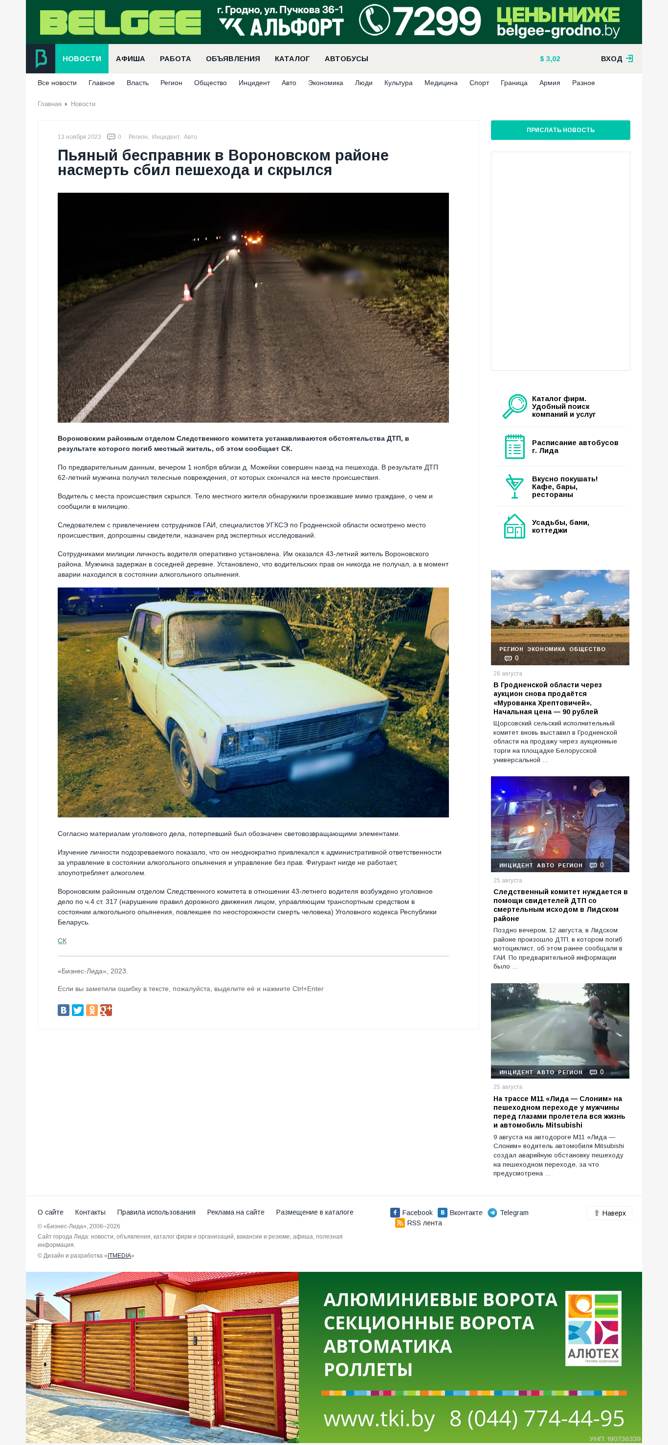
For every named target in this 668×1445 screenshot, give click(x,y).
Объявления (233, 59)
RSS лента (424, 1223)
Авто (289, 83)
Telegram (514, 1213)
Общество (210, 83)
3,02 (552, 59)
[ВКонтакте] (63, 1010)
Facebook (417, 1213)
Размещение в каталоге (315, 1212)
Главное (102, 83)
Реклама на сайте (236, 1212)
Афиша (130, 59)
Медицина (441, 83)
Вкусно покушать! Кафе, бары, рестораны (565, 486)
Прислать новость (561, 130)
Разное (583, 83)
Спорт (479, 83)
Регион (171, 83)
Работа (175, 59)
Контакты (90, 1212)
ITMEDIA (119, 1255)
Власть (138, 83)
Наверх (614, 1213)
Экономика (325, 83)
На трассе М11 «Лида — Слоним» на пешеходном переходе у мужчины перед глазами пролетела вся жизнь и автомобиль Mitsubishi (559, 1112)
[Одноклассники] (92, 1010)
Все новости (57, 83)
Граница (514, 83)
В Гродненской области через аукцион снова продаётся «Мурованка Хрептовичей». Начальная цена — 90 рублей (547, 698)
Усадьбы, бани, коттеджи (560, 526)
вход (612, 59)
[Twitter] (78, 1010)
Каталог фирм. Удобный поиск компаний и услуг (564, 406)
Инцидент (254, 83)
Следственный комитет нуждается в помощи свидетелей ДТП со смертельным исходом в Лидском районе (560, 905)
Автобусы (346, 59)
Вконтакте (466, 1213)
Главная (50, 104)
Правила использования (156, 1212)
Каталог (292, 59)
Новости (82, 59)
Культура (398, 83)
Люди (364, 83)
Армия (549, 83)
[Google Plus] (106, 1010)
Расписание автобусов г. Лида (575, 446)
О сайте (51, 1212)
